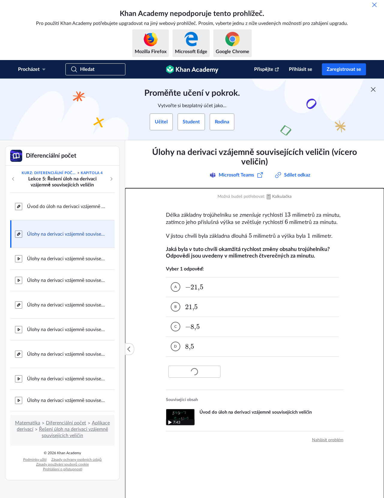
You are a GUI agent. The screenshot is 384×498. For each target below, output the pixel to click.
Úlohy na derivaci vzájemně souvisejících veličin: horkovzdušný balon (66, 400)
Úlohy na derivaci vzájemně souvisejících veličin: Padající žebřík (66, 280)
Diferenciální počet (66, 423)
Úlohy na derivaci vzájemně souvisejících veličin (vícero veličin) (66, 234)
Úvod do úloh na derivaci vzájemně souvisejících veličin (66, 206)
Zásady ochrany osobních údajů (76, 459)
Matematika (27, 423)
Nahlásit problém (328, 440)
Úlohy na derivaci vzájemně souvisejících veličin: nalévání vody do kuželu (66, 329)
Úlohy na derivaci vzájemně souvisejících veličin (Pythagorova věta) (66, 305)
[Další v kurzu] (111, 179)
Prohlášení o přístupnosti (62, 469)
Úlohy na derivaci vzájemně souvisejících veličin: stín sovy (66, 378)
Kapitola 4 (92, 173)
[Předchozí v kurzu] (13, 179)
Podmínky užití (34, 459)
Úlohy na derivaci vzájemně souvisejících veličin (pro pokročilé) (66, 354)
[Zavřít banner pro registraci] (373, 89)
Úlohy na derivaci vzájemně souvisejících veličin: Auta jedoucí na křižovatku (66, 258)
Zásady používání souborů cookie (62, 464)
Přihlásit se (300, 69)
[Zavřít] (374, 5)
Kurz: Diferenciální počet (49, 173)
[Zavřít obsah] (129, 349)
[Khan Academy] (192, 69)
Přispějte (263, 69)
